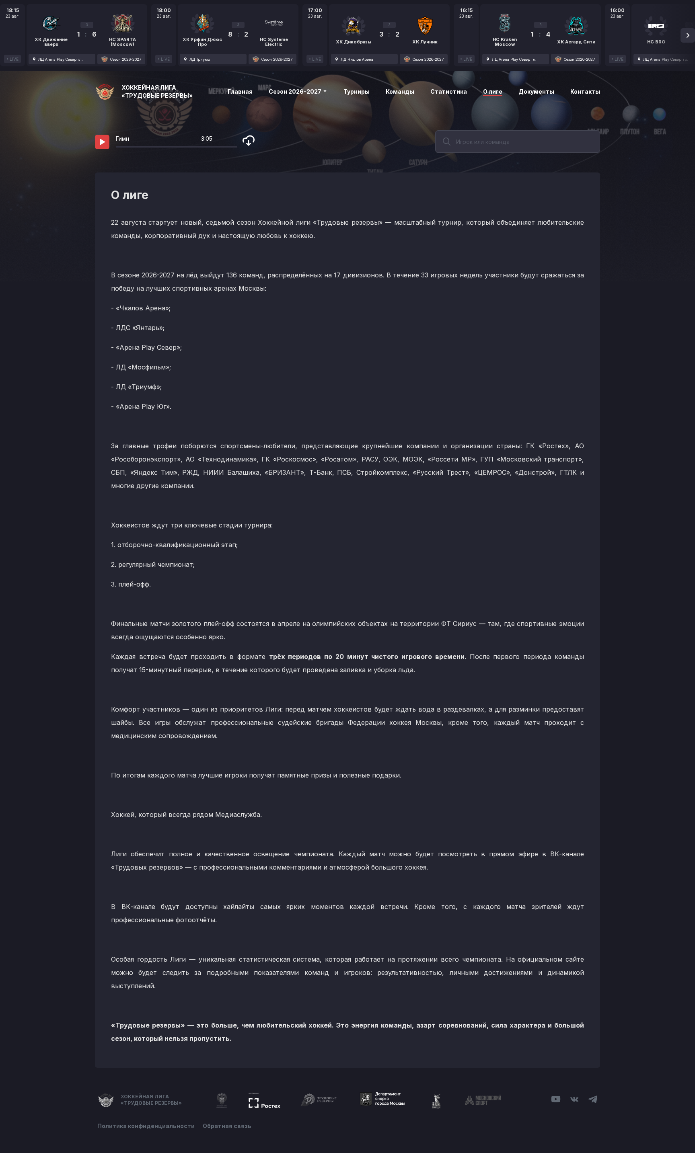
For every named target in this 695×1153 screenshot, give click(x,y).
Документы (536, 91)
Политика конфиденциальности (146, 1125)
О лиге (492, 91)
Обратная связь (227, 1125)
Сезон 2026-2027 (296, 91)
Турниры (356, 91)
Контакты (585, 91)
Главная (240, 91)
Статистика (448, 91)
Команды (400, 91)
